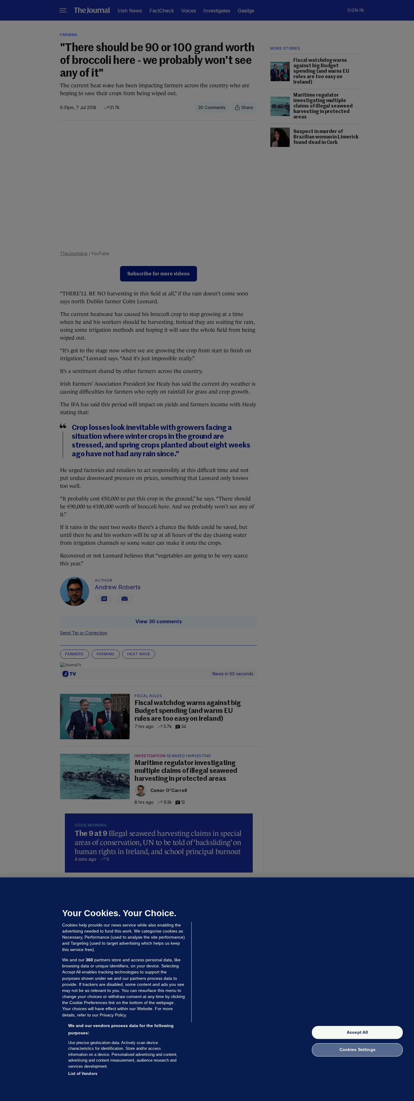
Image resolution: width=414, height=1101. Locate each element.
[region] (207, 989)
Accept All (357, 1032)
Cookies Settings (357, 1049)
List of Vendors (82, 1073)
